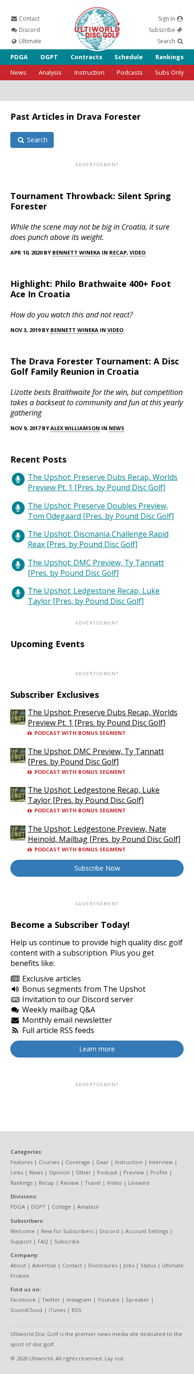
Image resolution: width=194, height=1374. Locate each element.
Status (148, 1265)
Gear (102, 1162)
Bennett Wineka (76, 252)
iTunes (56, 1309)
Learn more (97, 1048)
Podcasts (130, 72)
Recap (118, 252)
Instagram (78, 1299)
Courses (49, 1162)
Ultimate (29, 41)
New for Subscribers (67, 1231)
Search (167, 41)
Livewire (139, 1182)
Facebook (23, 1299)
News (18, 72)
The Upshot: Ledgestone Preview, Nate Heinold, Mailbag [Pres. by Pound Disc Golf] (104, 834)
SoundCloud (26, 1309)
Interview (161, 1162)
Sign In (167, 19)
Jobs (128, 1265)
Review (69, 1182)
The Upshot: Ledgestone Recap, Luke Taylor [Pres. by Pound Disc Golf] (94, 596)
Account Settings (146, 1231)
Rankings (169, 57)
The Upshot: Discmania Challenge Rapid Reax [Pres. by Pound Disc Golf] (98, 539)
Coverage (77, 1162)
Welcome (22, 1231)
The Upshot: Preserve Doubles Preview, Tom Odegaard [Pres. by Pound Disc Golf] (101, 511)
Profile (159, 1172)
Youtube (108, 1299)
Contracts (86, 57)
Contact (28, 19)
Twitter (51, 1299)
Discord (28, 30)
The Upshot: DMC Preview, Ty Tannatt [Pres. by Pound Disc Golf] (96, 567)
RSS (76, 1309)
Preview (133, 1172)
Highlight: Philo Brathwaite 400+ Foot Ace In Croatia (90, 289)
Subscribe (163, 30)
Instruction (89, 72)
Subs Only (169, 72)
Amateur (88, 1206)
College (61, 1206)
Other (83, 1172)
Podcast (107, 1172)
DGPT (49, 57)
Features (21, 1162)
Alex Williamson (75, 428)
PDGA (19, 57)
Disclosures (102, 1265)
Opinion (59, 1172)
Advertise (44, 1265)
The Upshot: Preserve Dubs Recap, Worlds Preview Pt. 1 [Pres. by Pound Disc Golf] (103, 482)
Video (137, 252)
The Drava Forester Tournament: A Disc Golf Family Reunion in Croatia (94, 366)
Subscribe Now (97, 868)
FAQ (43, 1241)
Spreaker (137, 1299)
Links (16, 1172)
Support (21, 1241)
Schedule (128, 57)
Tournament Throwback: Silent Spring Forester (90, 201)
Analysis (50, 72)
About (18, 1265)
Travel (93, 1182)
